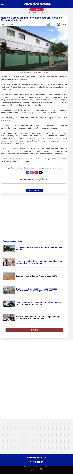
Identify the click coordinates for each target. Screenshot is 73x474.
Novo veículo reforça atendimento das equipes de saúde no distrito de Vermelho (38, 304)
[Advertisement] (36, 353)
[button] (2, 4)
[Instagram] (32, 172)
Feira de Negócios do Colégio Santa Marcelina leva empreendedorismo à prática (39, 262)
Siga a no (26, 179)
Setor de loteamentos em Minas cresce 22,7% (37, 276)
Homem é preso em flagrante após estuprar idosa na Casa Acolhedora (31, 19)
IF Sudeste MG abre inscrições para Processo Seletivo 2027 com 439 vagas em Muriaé (36, 290)
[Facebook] (27, 172)
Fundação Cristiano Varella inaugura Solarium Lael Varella (39, 248)
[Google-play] (42, 462)
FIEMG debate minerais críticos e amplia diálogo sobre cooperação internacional (38, 317)
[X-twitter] (41, 172)
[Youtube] (36, 172)
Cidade (42, 12)
